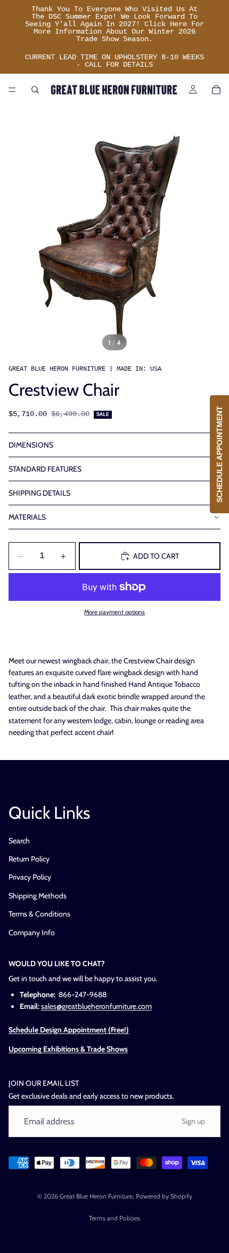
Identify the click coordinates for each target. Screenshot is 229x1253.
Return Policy (29, 859)
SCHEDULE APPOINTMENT (219, 454)
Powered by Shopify (164, 1196)
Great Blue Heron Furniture (96, 1196)
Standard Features (45, 469)
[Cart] (216, 89)
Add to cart (156, 556)
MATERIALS (27, 517)
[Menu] (12, 89)
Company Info (32, 932)
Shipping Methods (38, 895)
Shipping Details (39, 493)
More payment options (114, 612)
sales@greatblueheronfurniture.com (96, 1006)
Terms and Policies (114, 1218)
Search (19, 840)
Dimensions (31, 445)
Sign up (193, 1121)
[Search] (35, 89)
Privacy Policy (30, 877)
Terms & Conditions (39, 914)
